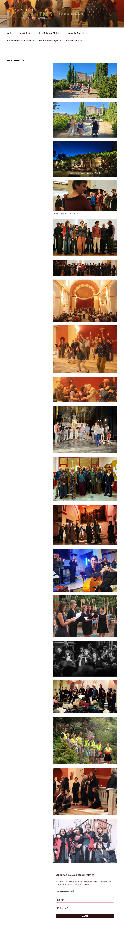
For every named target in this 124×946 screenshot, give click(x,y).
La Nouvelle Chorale (75, 33)
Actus (10, 33)
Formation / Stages (48, 40)
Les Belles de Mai (48, 33)
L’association (72, 40)
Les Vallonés (25, 33)
